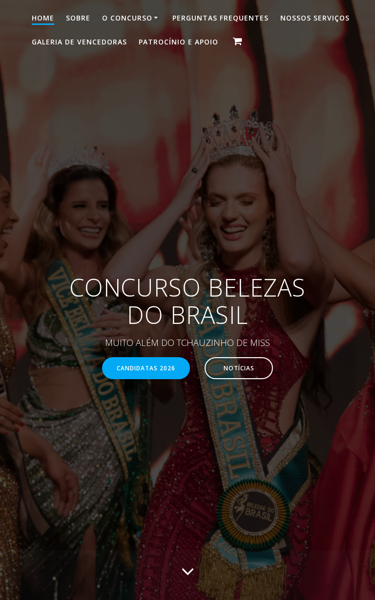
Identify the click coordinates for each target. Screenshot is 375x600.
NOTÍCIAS (239, 368)
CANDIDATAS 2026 (146, 368)
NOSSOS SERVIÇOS (315, 17)
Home (43, 17)
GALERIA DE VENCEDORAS (79, 41)
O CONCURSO (127, 17)
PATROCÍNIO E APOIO (178, 41)
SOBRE (78, 17)
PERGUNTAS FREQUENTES (220, 17)
